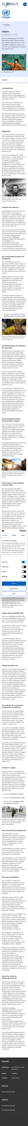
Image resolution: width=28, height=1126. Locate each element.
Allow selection (14, 588)
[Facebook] (3, 1118)
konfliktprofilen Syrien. (18, 797)
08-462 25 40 (15, 1078)
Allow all (14, 583)
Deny (14, 593)
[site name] (10, 4)
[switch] (24, 567)
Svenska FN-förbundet (8, 1092)
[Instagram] (12, 1118)
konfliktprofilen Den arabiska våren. (15, 316)
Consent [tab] (5, 535)
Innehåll (4, 80)
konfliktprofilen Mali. (17, 794)
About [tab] (23, 535)
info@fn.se (15, 1073)
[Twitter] (7, 1118)
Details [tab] (14, 535)
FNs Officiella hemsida (8, 1110)
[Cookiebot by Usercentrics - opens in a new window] (19, 531)
